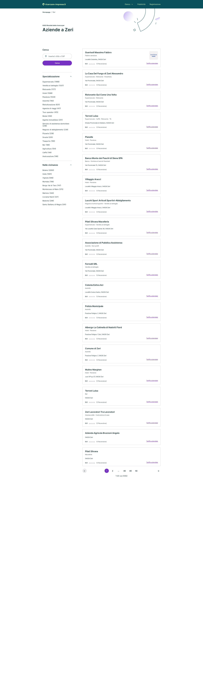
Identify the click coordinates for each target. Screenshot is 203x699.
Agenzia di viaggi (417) (52, 108)
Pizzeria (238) (48, 133)
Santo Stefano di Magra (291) (54, 204)
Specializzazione (51, 76)
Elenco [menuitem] (127, 4)
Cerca (57, 63)
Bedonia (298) (48, 201)
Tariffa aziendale (152, 63)
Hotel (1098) (48, 93)
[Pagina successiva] (158, 471)
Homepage (46, 12)
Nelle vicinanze (50, 165)
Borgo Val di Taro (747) (52, 185)
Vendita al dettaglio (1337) (53, 85)
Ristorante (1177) (49, 89)
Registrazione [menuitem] (155, 4)
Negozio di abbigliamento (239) (55, 130)
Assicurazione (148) (50, 156)
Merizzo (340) (48, 193)
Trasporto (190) (49, 141)
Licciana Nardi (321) (51, 197)
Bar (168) (46, 145)
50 (136, 471)
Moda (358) (47, 116)
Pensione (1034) (49, 97)
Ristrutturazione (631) (51, 105)
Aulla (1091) (47, 174)
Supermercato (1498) (51, 82)
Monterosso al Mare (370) (53, 189)
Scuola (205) (48, 137)
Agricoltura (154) (49, 149)
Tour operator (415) (50, 112)
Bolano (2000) (48, 170)
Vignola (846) (48, 178)
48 (124, 471)
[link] (121, 58)
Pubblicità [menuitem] (141, 4)
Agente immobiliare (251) (53, 120)
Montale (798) (48, 182)
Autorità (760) (48, 101)
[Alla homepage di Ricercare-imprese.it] (54, 4)
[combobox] (57, 56)
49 (130, 471)
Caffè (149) (47, 152)
